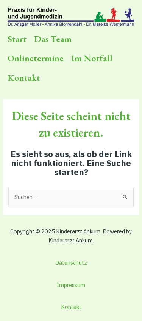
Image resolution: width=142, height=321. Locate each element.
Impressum (71, 285)
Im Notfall (91, 58)
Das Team (53, 39)
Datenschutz (71, 262)
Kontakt (24, 77)
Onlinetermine (36, 58)
